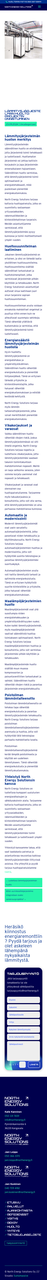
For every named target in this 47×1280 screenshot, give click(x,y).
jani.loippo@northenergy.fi (18, 1160)
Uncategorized (28, 124)
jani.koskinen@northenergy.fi (20, 1192)
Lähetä (34, 1065)
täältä (8, 872)
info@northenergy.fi (15, 1119)
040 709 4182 (12, 1188)
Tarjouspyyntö (16, 1243)
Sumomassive (21, 1275)
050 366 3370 (12, 1156)
